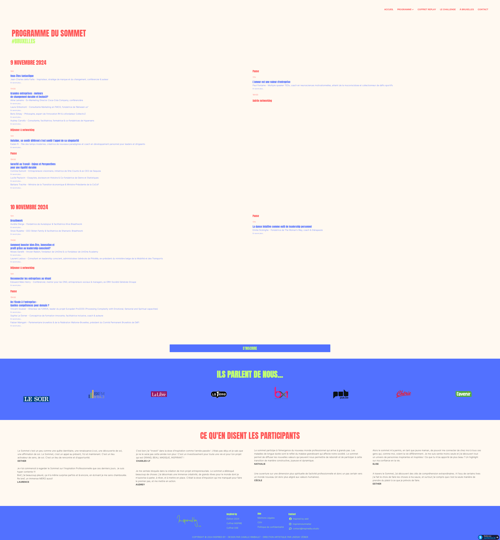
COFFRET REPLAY (427, 9)
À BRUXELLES (467, 9)
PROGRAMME (404, 9)
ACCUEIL (388, 9)
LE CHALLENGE (448, 9)
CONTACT (483, 9)
